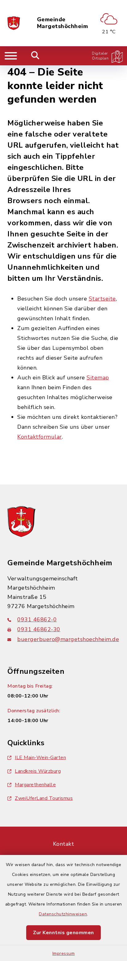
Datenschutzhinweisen (63, 914)
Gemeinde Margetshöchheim (62, 23)
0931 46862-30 (38, 629)
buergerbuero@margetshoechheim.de (68, 639)
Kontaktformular (39, 436)
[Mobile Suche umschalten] (35, 55)
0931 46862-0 (37, 619)
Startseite (102, 298)
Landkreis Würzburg (38, 771)
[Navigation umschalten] (11, 55)
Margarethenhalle (35, 784)
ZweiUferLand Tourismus (44, 798)
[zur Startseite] (13, 23)
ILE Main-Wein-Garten (40, 757)
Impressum (63, 953)
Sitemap (98, 377)
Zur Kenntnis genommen (63, 932)
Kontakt (63, 844)
